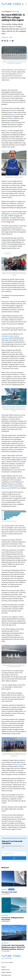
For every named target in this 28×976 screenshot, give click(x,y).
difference (22, 425)
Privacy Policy (5, 969)
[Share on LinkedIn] (5, 41)
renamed (16, 484)
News (10, 37)
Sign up (3, 967)
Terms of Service (6, 972)
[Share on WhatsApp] (10, 41)
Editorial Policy (6, 975)
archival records (17, 764)
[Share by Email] (12, 41)
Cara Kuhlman (7, 11)
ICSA (14, 114)
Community (4, 37)
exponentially (13, 213)
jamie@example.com (9, 853)
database (18, 457)
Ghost (11, 962)
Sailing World (5, 488)
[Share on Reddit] (7, 41)
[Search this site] (23, 4)
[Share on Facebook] (2, 41)
